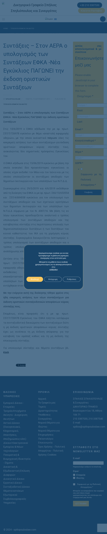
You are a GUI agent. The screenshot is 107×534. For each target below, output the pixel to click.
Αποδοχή (35, 279)
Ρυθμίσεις (71, 279)
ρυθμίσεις (53, 269)
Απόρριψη (53, 279)
